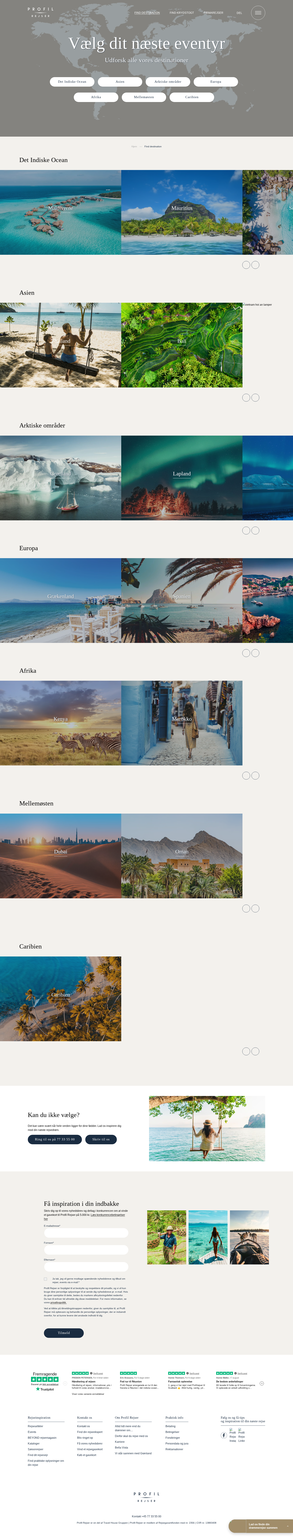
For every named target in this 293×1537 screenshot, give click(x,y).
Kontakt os (83, 1426)
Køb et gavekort (86, 1455)
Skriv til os (101, 1139)
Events (32, 1432)
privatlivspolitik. (59, 1302)
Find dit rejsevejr (38, 1455)
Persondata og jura (176, 1443)
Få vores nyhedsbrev (89, 1443)
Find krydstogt (182, 12)
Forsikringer (172, 1437)
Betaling (170, 1426)
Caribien (192, 97)
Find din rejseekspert (89, 1432)
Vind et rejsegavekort (90, 1449)
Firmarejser (213, 12)
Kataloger (34, 1443)
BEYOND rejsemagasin (42, 1437)
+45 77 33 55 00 (151, 1516)
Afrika (96, 97)
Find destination (147, 12)
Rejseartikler (35, 1426)
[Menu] (258, 13)
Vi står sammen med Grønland (133, 1453)
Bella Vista (121, 1447)
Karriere (120, 1441)
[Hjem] (41, 13)
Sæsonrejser (35, 1449)
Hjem (134, 146)
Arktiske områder (167, 81)
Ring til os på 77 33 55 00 (55, 1139)
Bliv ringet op (85, 1437)
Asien (120, 81)
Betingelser (172, 1432)
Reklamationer (174, 1449)
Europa (215, 81)
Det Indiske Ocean (72, 81)
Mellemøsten (144, 97)
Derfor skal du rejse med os (131, 1436)
